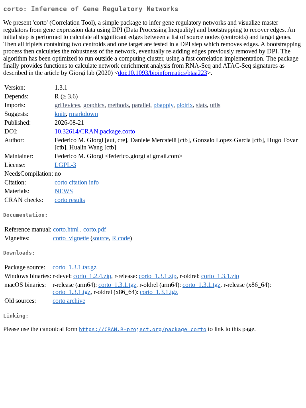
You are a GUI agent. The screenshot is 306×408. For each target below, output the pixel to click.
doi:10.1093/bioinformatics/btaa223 (162, 72)
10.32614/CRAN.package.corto (95, 131)
